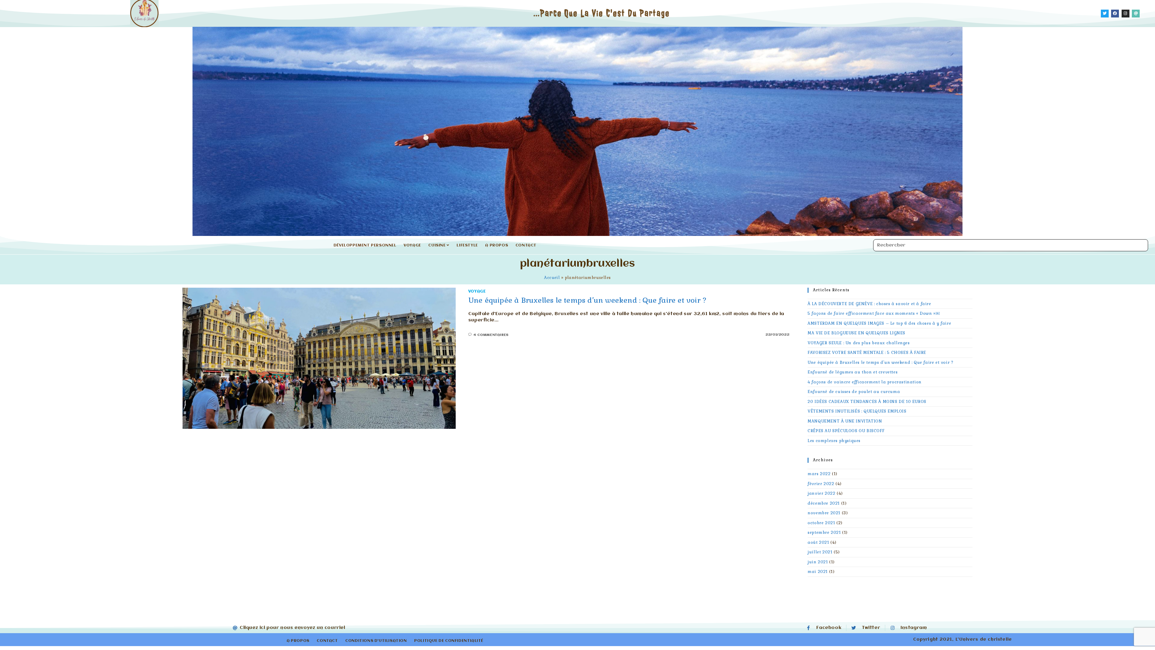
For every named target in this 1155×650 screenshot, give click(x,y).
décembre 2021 (824, 503)
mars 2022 (819, 473)
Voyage (412, 245)
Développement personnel (365, 245)
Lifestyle (467, 245)
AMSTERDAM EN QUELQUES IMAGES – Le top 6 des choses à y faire (879, 323)
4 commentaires (490, 335)
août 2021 (818, 542)
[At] (1136, 13)
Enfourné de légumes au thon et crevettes (853, 372)
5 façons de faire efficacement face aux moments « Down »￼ (874, 313)
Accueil (552, 277)
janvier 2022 (821, 493)
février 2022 (821, 483)
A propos (496, 245)
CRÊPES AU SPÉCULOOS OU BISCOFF (846, 430)
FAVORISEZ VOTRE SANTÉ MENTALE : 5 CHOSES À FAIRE (867, 352)
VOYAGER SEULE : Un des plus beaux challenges (859, 342)
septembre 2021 (824, 532)
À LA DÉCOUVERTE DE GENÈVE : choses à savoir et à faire (869, 303)
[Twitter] (1105, 13)
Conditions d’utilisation (376, 641)
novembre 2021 (824, 512)
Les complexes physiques (834, 440)
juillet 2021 (820, 552)
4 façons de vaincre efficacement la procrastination (865, 382)
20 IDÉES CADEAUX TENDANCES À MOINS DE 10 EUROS (867, 401)
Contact (526, 245)
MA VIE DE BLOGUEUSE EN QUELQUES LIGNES (856, 333)
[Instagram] (1125, 13)
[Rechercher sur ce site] (1010, 245)
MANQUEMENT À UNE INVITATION (845, 421)
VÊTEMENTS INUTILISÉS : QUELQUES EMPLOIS (857, 411)
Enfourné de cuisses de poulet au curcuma (854, 391)
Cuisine (437, 245)
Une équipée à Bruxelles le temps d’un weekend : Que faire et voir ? (587, 300)
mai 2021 (818, 571)
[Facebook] (1115, 13)
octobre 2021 (821, 522)
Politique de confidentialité (448, 641)
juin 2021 (818, 562)
